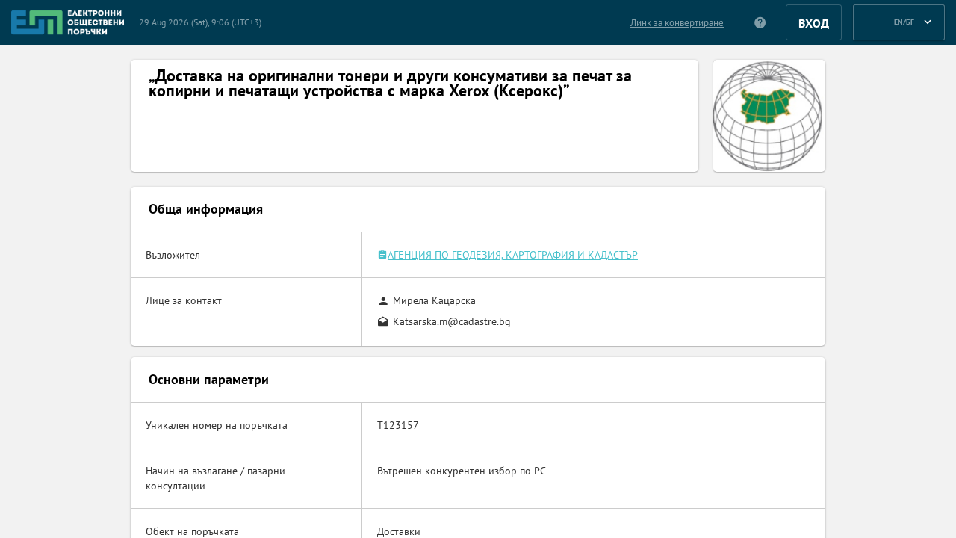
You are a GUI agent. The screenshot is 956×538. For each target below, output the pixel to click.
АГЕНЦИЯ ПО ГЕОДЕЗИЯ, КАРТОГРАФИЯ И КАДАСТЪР (513, 255)
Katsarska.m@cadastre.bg (452, 321)
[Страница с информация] (760, 22)
